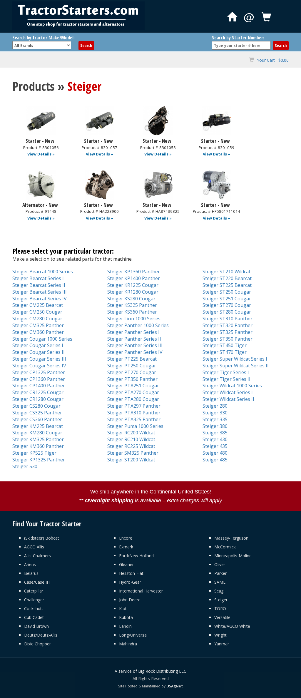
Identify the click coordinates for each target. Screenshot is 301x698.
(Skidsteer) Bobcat (41, 538)
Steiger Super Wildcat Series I (235, 359)
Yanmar (221, 644)
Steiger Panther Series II (134, 339)
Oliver (219, 564)
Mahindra (128, 644)
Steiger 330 (215, 412)
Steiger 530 (24, 466)
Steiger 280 (215, 406)
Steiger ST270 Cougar (227, 305)
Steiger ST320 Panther (227, 325)
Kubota (126, 617)
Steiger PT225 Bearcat (132, 359)
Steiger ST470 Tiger (225, 352)
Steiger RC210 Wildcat (131, 439)
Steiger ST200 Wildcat (131, 459)
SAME (219, 582)
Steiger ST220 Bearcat (227, 278)
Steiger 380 (215, 426)
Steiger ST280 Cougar (227, 312)
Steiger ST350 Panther (227, 339)
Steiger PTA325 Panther (133, 419)
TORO (220, 608)
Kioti (123, 608)
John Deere (130, 599)
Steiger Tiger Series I (226, 372)
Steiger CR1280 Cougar (37, 399)
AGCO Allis (34, 547)
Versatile (222, 617)
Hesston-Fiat (131, 573)
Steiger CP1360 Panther (38, 379)
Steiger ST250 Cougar (227, 292)
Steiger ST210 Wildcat (226, 271)
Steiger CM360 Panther (38, 332)
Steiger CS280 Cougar (36, 406)
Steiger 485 (215, 459)
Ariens (30, 564)
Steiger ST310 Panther (227, 318)
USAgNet (174, 686)
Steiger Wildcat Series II (228, 399)
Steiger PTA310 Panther (133, 412)
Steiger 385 (215, 432)
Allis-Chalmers (37, 555)
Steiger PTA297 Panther (133, 406)
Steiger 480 (215, 453)
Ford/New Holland (136, 555)
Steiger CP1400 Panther (38, 385)
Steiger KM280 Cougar (37, 432)
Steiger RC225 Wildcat (131, 446)
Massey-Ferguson (231, 538)
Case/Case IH (37, 582)
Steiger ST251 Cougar (227, 298)
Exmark (126, 547)
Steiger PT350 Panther (132, 379)
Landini (126, 626)
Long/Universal (133, 635)
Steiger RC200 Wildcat (131, 432)
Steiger (221, 599)
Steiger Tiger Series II (226, 379)
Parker (220, 573)
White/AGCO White (232, 626)
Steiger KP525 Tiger (34, 453)
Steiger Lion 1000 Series (133, 318)
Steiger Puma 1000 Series (135, 426)
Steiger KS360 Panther (132, 312)
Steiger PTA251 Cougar (133, 385)
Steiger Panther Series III (135, 345)
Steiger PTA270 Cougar (133, 392)
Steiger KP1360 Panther (133, 271)
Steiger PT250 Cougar (131, 365)
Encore (125, 538)
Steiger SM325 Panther (132, 453)
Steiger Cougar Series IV (39, 365)
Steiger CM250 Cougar (37, 312)
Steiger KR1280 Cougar (132, 292)
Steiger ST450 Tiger (225, 345)
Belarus (31, 573)
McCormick (225, 547)
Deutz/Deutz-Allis (40, 635)
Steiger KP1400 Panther (133, 278)
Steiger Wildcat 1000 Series (232, 385)
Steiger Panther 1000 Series (138, 325)
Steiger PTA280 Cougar (133, 399)
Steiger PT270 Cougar (131, 372)
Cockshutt (33, 608)
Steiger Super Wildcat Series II (236, 365)
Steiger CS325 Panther (37, 412)
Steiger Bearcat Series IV (39, 298)
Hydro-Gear (130, 582)
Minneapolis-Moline (233, 555)
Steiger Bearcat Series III (39, 292)
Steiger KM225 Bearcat (37, 426)
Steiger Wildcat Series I (228, 392)
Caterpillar (33, 591)
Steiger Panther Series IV (135, 352)
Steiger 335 (215, 419)
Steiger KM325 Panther (38, 439)
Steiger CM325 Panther (38, 325)
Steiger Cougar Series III (39, 359)
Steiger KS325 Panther (132, 305)
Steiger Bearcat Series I (38, 278)
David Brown (36, 626)
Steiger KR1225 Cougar (132, 285)
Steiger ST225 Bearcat (227, 285)
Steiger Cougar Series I (37, 345)
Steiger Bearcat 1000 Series (42, 271)
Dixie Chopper (37, 644)
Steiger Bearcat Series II (38, 285)
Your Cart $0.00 (273, 60)
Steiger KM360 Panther (38, 446)
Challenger (34, 599)
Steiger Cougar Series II (38, 352)
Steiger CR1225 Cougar (37, 392)
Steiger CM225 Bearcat (37, 305)
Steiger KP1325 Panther (38, 459)
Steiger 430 (215, 439)
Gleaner (126, 564)
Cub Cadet (34, 617)
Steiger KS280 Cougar (131, 298)
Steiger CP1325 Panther (38, 372)
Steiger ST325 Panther (227, 332)
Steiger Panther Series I (133, 332)
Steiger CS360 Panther (37, 419)
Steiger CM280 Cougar (37, 318)
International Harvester (141, 591)
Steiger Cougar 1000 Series (42, 339)
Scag (218, 591)
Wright (220, 635)
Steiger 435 (215, 446)
